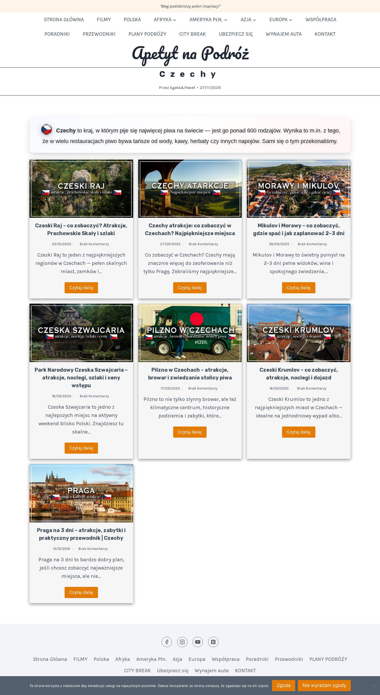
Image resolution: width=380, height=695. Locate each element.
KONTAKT (325, 34)
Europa (197, 659)
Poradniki (57, 34)
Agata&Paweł (182, 87)
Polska (132, 20)
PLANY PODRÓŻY (147, 34)
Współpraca (321, 20)
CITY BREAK (192, 34)
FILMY (104, 20)
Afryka (122, 659)
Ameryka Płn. (151, 659)
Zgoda (284, 685)
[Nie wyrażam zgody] (373, 685)
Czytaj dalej (81, 287)
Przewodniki (99, 34)
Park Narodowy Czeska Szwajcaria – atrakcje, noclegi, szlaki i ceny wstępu (81, 377)
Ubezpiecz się (236, 34)
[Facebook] (167, 642)
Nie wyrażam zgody (324, 685)
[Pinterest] (213, 642)
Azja (177, 659)
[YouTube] (198, 642)
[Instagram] (182, 642)
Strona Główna (64, 20)
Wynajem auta (284, 34)
